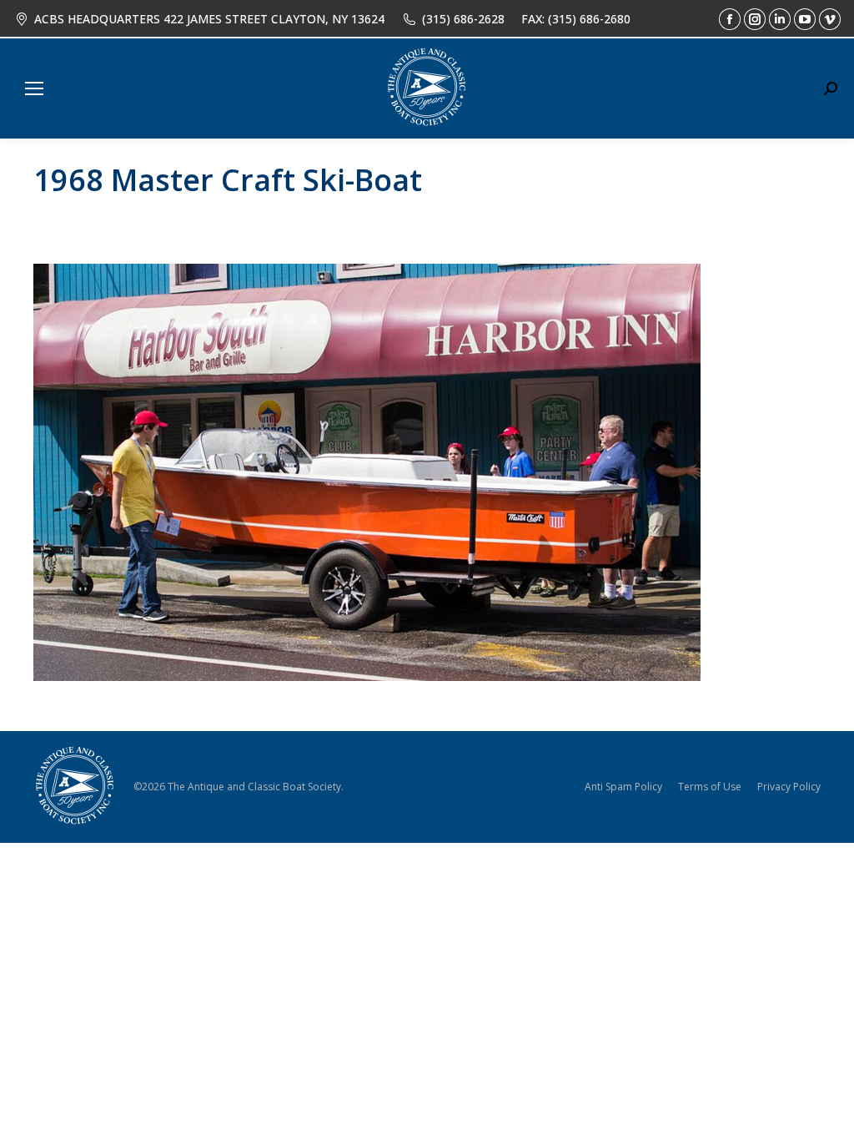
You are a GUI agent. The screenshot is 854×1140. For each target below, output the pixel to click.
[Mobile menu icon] (34, 88)
